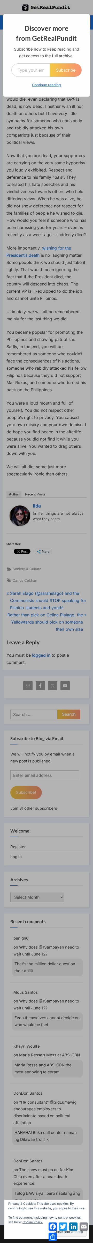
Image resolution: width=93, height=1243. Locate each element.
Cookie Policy (32, 1222)
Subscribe (65, 70)
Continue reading (46, 85)
